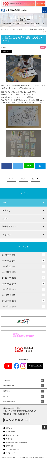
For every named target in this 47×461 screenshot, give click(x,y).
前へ (13, 179)
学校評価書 (9, 446)
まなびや (6, 234)
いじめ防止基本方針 (12, 449)
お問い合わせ (10, 428)
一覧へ (23, 179)
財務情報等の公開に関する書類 (16, 442)
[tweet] (18, 166)
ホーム (3, 29)
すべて (5, 202)
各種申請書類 (10, 431)
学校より (6, 210)
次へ (33, 179)
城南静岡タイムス (10, 226)
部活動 (5, 218)
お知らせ (12, 29)
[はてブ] (40, 166)
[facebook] (6, 166)
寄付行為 (9, 439)
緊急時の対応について (13, 435)
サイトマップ (10, 453)
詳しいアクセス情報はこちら (13, 420)
